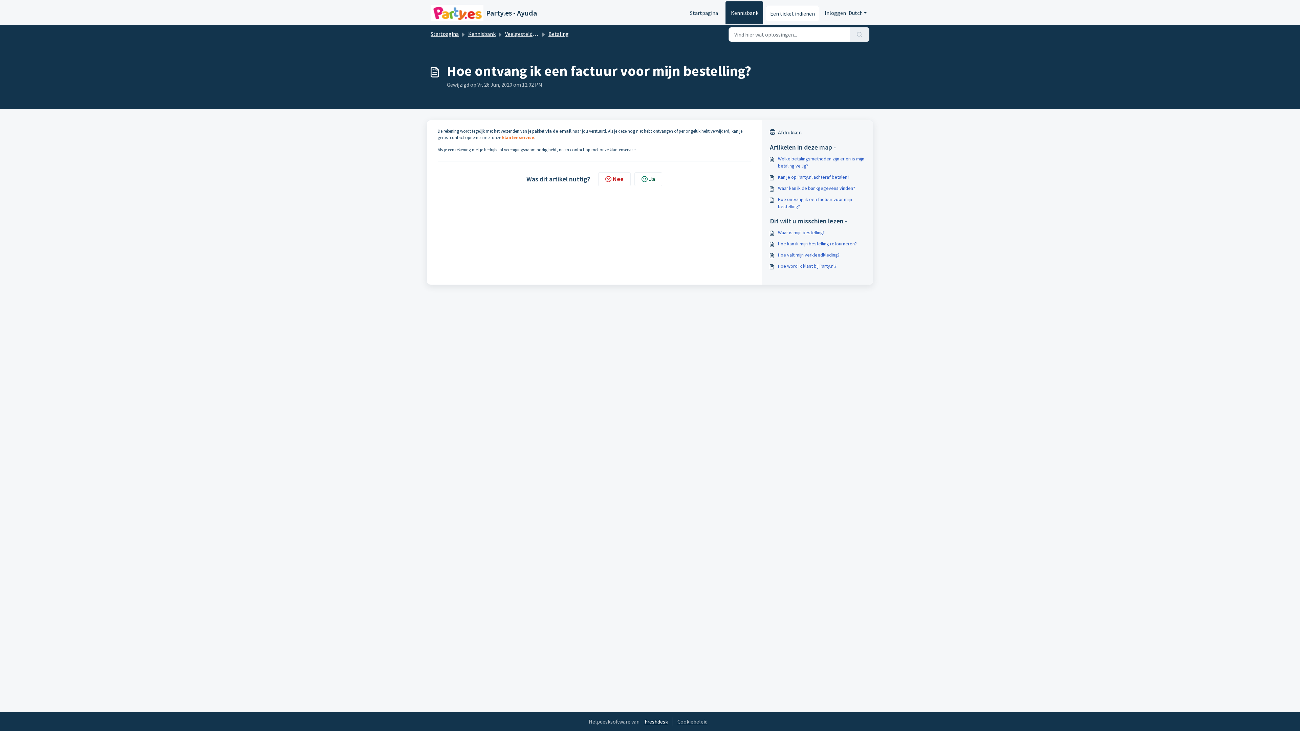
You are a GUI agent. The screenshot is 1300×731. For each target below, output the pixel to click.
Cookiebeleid (692, 721)
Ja (652, 179)
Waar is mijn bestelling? (801, 232)
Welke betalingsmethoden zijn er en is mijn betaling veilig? (821, 162)
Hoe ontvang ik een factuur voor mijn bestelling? (815, 202)
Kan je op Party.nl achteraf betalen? (813, 177)
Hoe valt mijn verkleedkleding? (809, 255)
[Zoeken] (859, 34)
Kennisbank (744, 12)
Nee (618, 179)
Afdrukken (790, 132)
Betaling (558, 33)
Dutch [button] (856, 12)
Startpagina (704, 12)
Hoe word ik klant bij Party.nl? (807, 266)
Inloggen (835, 12)
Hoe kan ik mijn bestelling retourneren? (817, 244)
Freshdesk (656, 721)
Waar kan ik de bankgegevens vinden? (816, 188)
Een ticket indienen (792, 13)
